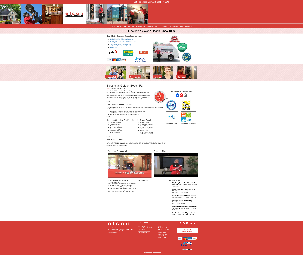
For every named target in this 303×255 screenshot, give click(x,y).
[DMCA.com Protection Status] (187, 249)
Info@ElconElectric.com (144, 231)
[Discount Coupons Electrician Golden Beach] (128, 53)
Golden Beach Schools (172, 111)
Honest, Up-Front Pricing (116, 43)
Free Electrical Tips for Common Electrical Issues (122, 46)
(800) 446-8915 (162, 1)
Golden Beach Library (171, 123)
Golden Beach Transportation (188, 123)
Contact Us (188, 26)
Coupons (164, 26)
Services (131, 26)
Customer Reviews (153, 26)
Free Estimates (113, 47)
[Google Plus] (144, 52)
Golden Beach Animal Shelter (188, 111)
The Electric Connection (157, 252)
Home (113, 26)
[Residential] (116, 72)
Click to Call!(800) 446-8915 (187, 230)
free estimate (120, 143)
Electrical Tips (140, 26)
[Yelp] (113, 52)
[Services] (187, 72)
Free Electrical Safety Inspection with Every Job (121, 39)
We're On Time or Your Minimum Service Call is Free (123, 41)
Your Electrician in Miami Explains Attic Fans (184, 213)
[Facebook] (180, 223)
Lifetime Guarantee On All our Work (119, 38)
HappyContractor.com (148, 252)
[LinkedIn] (190, 223)
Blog (181, 26)
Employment (174, 26)
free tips (113, 142)
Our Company (121, 26)
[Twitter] (187, 223)
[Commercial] (140, 72)
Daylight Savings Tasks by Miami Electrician (184, 195)
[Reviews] (163, 72)
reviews (112, 94)
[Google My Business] (183, 223)
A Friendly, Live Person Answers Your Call (120, 44)
